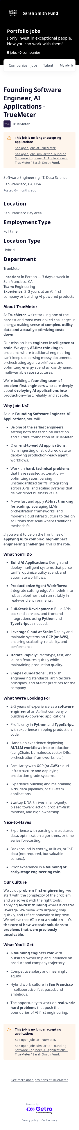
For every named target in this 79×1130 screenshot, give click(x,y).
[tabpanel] (39, 644)
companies (18, 65)
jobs (34, 65)
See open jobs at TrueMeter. (35, 148)
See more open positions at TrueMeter (39, 1080)
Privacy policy (30, 1120)
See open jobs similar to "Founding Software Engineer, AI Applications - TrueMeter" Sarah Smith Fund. (41, 158)
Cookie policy (49, 1120)
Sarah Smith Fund (40, 13)
